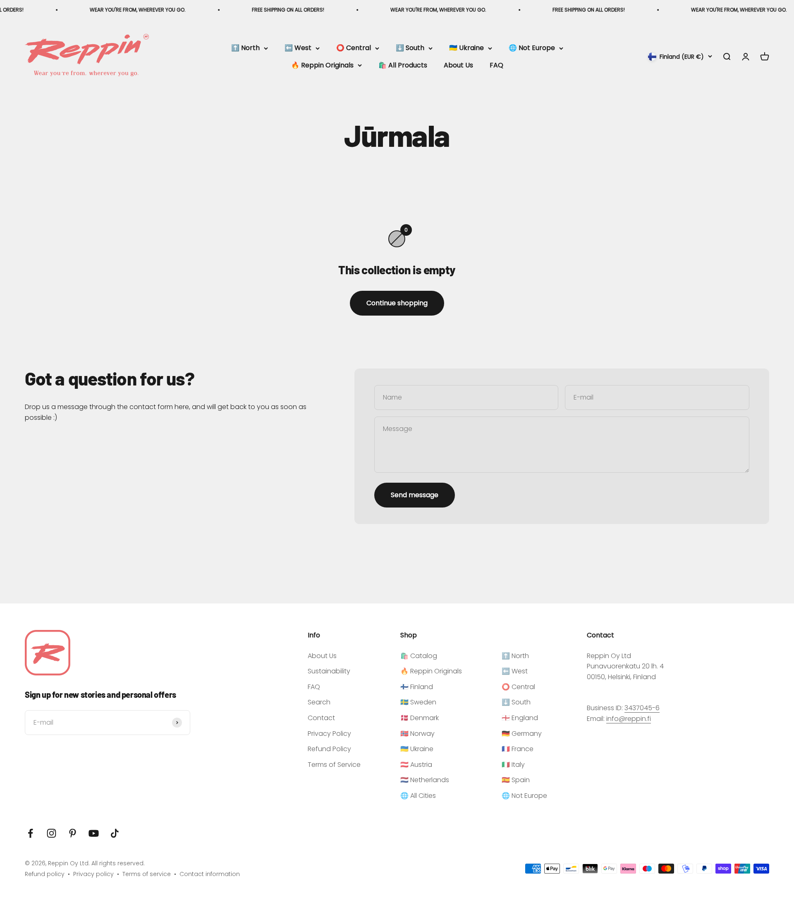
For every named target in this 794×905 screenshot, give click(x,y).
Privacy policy (93, 874)
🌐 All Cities (418, 795)
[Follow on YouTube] (93, 833)
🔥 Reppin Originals (322, 65)
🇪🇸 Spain (516, 780)
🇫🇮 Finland (416, 687)
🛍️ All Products (402, 65)
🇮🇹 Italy (513, 764)
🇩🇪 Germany (522, 733)
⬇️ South (410, 48)
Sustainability (329, 671)
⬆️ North (245, 48)
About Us (458, 65)
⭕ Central (353, 48)
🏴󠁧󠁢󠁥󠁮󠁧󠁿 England (520, 718)
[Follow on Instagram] (51, 833)
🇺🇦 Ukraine (466, 48)
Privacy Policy (329, 733)
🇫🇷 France (517, 749)
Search (319, 702)
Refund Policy (329, 749)
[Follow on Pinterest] (72, 833)
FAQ (496, 65)
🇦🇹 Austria (416, 764)
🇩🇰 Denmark (419, 718)
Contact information (209, 874)
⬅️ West (298, 48)
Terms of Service (334, 764)
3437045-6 (642, 708)
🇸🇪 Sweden (418, 702)
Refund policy (45, 874)
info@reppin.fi (628, 718)
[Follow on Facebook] (30, 833)
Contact (321, 718)
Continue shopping (397, 303)
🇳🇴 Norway (417, 733)
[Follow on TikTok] (114, 833)
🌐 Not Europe (532, 48)
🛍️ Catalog (418, 656)
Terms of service (146, 874)
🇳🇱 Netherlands (424, 780)
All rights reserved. (118, 863)
